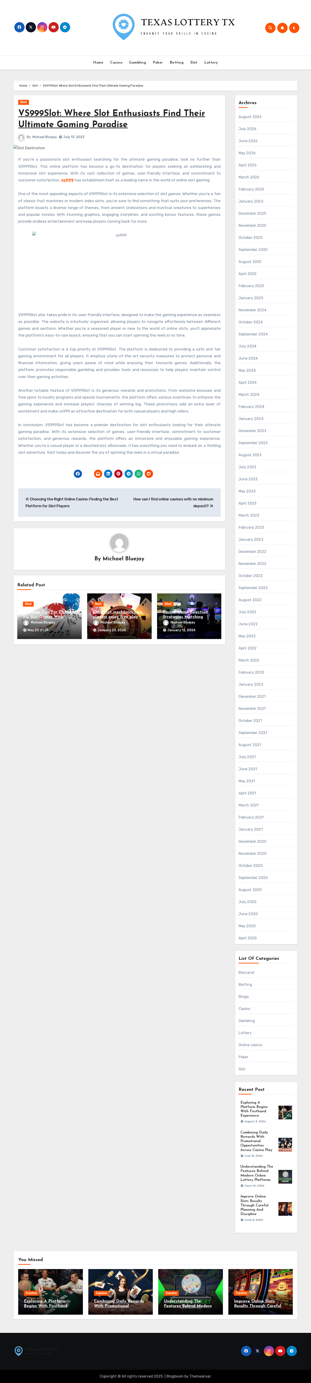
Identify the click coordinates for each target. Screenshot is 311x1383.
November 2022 (253, 563)
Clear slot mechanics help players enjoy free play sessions (118, 617)
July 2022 (248, 612)
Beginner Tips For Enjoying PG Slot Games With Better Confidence (49, 617)
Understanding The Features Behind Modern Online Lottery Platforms (188, 1306)
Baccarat (247, 972)
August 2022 (250, 600)
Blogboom (175, 1376)
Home (98, 62)
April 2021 (247, 793)
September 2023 (253, 443)
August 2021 (250, 745)
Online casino (250, 1045)
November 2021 (252, 708)
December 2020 (253, 841)
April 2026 (248, 165)
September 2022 (253, 588)
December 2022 (253, 551)
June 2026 (248, 141)
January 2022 (251, 684)
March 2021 (249, 805)
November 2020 (253, 853)
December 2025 (252, 213)
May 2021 (247, 781)
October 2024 (251, 322)
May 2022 (247, 636)
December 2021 (252, 696)
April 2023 (248, 503)
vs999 (67, 180)
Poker (158, 62)
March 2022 (249, 660)
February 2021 (251, 817)
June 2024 (248, 358)
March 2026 (249, 177)
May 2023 (247, 491)
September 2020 (253, 878)
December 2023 (252, 431)
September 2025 (253, 249)
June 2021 (248, 769)
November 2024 (253, 310)
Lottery (211, 62)
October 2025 (251, 237)
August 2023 (250, 455)
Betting (177, 62)
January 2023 (251, 539)
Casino (116, 62)
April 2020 (248, 938)
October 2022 (251, 576)
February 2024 (252, 406)
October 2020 (251, 865)
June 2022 (248, 624)
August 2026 (250, 117)
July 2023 (247, 467)
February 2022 (252, 672)
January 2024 (251, 419)
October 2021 (250, 721)
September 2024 (253, 334)
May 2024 (247, 370)
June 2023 (248, 479)
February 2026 (252, 189)
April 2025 (248, 274)
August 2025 (250, 262)
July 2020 (248, 902)
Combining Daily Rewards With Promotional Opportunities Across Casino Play (256, 1141)
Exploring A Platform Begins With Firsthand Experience (45, 1306)
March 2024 (249, 394)
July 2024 (248, 346)
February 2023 (251, 527)
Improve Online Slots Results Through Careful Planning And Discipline (254, 1205)
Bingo (244, 996)
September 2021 (253, 733)
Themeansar (200, 1376)
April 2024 (248, 382)
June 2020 (248, 914)
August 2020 (250, 890)
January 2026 (251, 201)
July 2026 (248, 129)
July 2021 (247, 757)
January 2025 (251, 298)
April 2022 (248, 648)
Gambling (137, 62)
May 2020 (247, 926)
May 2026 (247, 153)
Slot (193, 62)
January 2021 (251, 829)
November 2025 (252, 225)
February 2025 (251, 286)
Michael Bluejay (44, 137)
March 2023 (249, 515)
